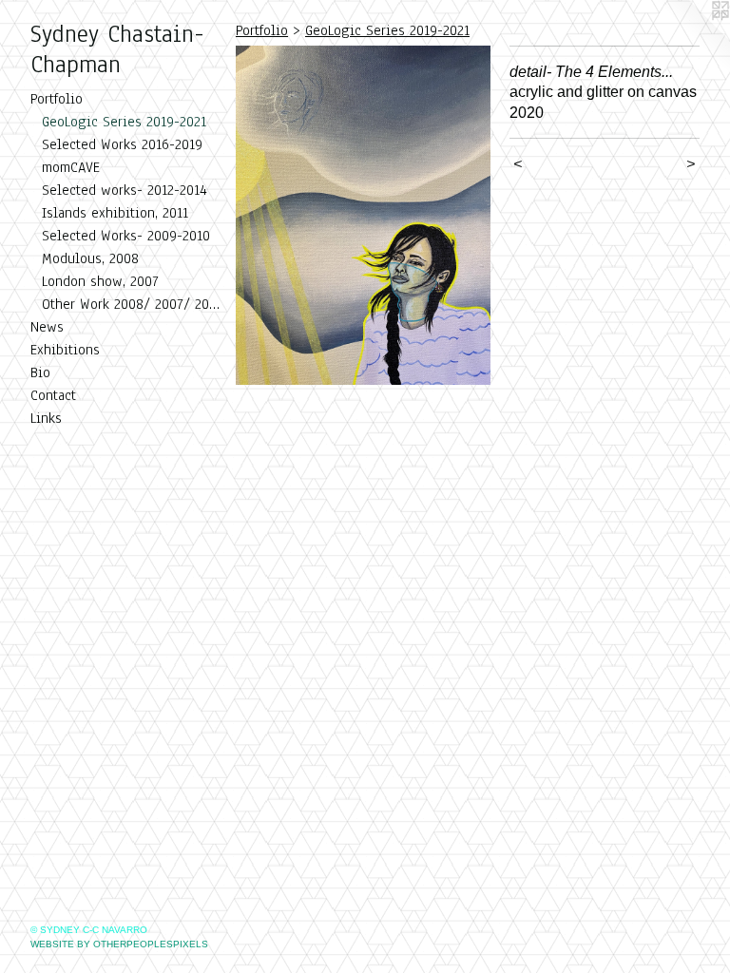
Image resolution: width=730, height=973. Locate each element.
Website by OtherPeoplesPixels (119, 944)
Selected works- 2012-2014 (124, 190)
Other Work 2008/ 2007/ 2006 (131, 304)
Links (46, 418)
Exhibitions (65, 349)
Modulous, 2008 (90, 258)
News (47, 326)
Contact (53, 395)
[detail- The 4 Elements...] (363, 215)
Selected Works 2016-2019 (122, 144)
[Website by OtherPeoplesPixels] (692, 38)
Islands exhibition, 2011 (115, 212)
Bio (40, 372)
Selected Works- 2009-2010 (126, 235)
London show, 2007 (100, 281)
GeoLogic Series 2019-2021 (124, 121)
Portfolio (56, 98)
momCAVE (71, 167)
